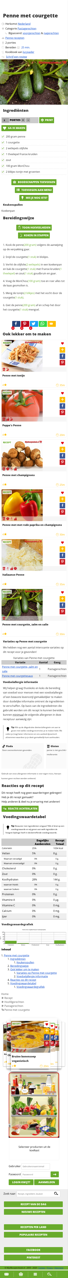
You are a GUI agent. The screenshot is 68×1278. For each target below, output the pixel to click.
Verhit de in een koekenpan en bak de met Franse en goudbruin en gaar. (32, 269)
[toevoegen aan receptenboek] (56, 1032)
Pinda (9, 746)
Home (5, 994)
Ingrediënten (18, 959)
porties (11, 42)
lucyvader (28, 52)
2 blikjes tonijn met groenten (23, 171)
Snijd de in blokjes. (27, 257)
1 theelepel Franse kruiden (21, 154)
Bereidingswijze (19, 966)
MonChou (28, 281)
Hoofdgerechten (14, 1002)
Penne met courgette (16, 955)
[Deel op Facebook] (62, 356)
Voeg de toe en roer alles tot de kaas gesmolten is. (34, 283)
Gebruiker (15, 1166)
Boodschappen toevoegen (36, 182)
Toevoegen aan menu (36, 190)
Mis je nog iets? (36, 197)
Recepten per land (33, 1227)
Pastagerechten (27, 28)
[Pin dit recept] (25, 324)
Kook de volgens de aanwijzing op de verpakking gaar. (33, 247)
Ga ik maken (16, 128)
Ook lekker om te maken (24, 969)
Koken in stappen (36, 235)
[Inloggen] (55, 1174)
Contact (41, 1267)
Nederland (24, 24)
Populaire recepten (33, 1234)
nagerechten (51, 33)
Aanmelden (46, 1182)
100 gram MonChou (17, 166)
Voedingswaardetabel (23, 983)
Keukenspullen (25, 962)
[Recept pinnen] (62, 362)
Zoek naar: (9, 1193)
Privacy (50, 1267)
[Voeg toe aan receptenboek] (62, 350)
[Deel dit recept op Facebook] (16, 324)
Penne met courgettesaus (17, 676)
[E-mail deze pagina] (52, 324)
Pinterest (33, 1257)
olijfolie (28, 264)
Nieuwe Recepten (33, 1212)
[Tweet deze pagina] (34, 324)
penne (26, 245)
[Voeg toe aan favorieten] (62, 343)
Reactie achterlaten (22, 808)
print (49, 120)
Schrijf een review (16, 57)
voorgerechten (31, 33)
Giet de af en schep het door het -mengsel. (32, 307)
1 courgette (13, 142)
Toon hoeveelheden (36, 227)
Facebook (33, 1250)
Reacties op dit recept (23, 980)
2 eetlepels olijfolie (17, 148)
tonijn (26, 293)
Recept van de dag (33, 1204)
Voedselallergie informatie (32, 976)
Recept (8, 998)
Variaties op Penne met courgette (37, 973)
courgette (26, 257)
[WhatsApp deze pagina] (43, 324)
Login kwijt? (21, 1182)
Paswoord (15, 1174)
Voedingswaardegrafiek (31, 987)
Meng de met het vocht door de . (32, 295)
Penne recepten (14, 38)
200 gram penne (15, 136)
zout (8, 160)
